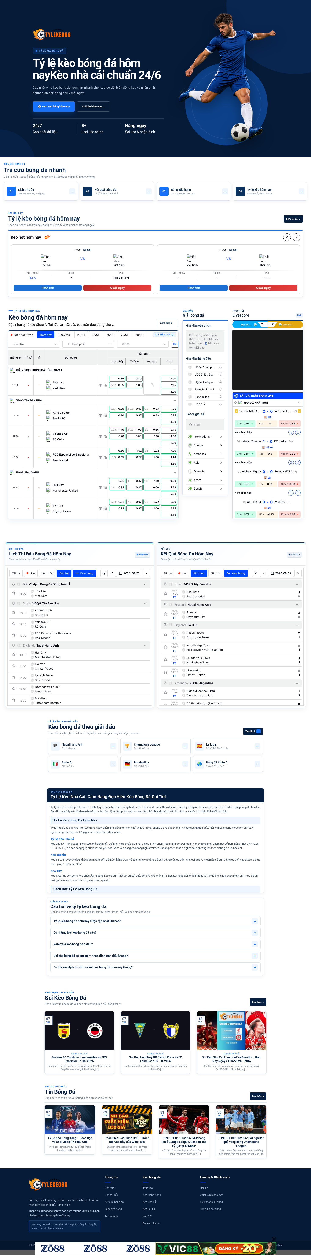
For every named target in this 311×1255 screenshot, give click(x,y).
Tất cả (16, 573)
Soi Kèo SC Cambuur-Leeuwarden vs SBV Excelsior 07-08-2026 (79, 1059)
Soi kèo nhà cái (151, 1223)
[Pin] (220, 367)
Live (32, 573)
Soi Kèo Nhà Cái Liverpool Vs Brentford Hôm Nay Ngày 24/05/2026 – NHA (231, 1059)
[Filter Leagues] (104, 573)
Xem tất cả (252, 731)
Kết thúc (47, 573)
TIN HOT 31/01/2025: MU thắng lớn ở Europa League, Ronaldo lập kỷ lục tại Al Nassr (184, 1141)
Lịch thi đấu (111, 1194)
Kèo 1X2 (148, 1216)
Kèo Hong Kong (152, 1194)
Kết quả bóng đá (114, 1202)
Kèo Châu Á (149, 1202)
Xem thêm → (258, 1002)
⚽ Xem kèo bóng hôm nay (54, 106)
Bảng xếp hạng (113, 1209)
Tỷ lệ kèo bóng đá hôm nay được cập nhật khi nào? (155, 921)
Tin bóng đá (111, 1216)
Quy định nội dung (210, 1209)
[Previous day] (112, 573)
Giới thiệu (110, 1187)
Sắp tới (64, 573)
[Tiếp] (296, 237)
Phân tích (48, 288)
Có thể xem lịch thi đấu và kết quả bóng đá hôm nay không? (155, 967)
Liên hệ (204, 1187)
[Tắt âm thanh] (174, 344)
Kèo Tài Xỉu (149, 1209)
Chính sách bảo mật (211, 1194)
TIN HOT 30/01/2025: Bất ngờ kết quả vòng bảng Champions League (241, 1141)
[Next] (267, 1043)
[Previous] (43, 1043)
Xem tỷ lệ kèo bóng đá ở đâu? (155, 944)
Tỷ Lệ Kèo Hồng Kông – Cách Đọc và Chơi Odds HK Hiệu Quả (70, 1140)
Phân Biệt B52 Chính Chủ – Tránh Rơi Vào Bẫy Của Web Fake (127, 1140)
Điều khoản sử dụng (211, 1202)
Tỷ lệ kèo (148, 1187)
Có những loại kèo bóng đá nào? (155, 932)
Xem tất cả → (293, 219)
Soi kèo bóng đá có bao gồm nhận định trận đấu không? (155, 955)
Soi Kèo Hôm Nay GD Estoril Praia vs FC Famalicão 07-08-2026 (155, 1059)
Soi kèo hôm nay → (93, 106)
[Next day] (146, 573)
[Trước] (287, 237)
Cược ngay (117, 288)
